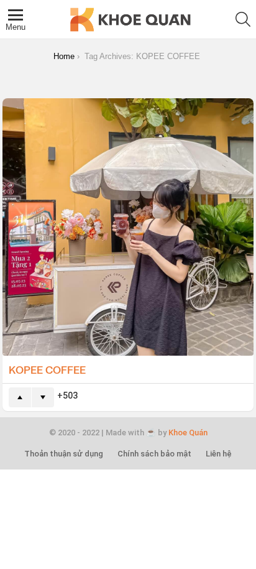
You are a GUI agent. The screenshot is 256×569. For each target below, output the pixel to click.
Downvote (43, 397)
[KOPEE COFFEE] (128, 227)
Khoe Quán (188, 432)
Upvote (20, 397)
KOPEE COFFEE (47, 369)
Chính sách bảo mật (154, 453)
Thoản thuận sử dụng (63, 453)
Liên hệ (219, 453)
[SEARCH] (242, 19)
